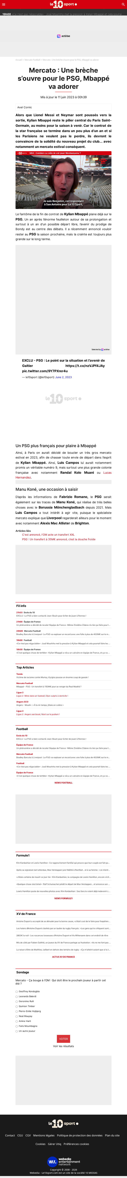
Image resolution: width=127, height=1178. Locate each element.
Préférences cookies (76, 1144)
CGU (20, 1135)
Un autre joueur (27, 1031)
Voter (63, 1039)
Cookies (40, 1144)
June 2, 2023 (63, 377)
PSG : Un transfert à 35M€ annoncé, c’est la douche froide (58, 539)
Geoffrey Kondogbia (29, 991)
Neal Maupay (25, 1016)
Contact (10, 1135)
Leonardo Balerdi (27, 996)
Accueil (19, 59)
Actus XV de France (63, 956)
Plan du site (112, 1135)
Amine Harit (25, 1021)
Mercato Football (32, 59)
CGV (28, 1135)
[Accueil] (63, 4)
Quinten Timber (27, 1006)
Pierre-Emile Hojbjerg (30, 1011)
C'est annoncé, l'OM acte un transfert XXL (48, 534)
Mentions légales (44, 1135)
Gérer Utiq (54, 1144)
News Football (63, 782)
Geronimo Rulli (26, 1001)
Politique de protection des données (80, 1135)
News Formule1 (63, 898)
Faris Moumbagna (28, 1026)
